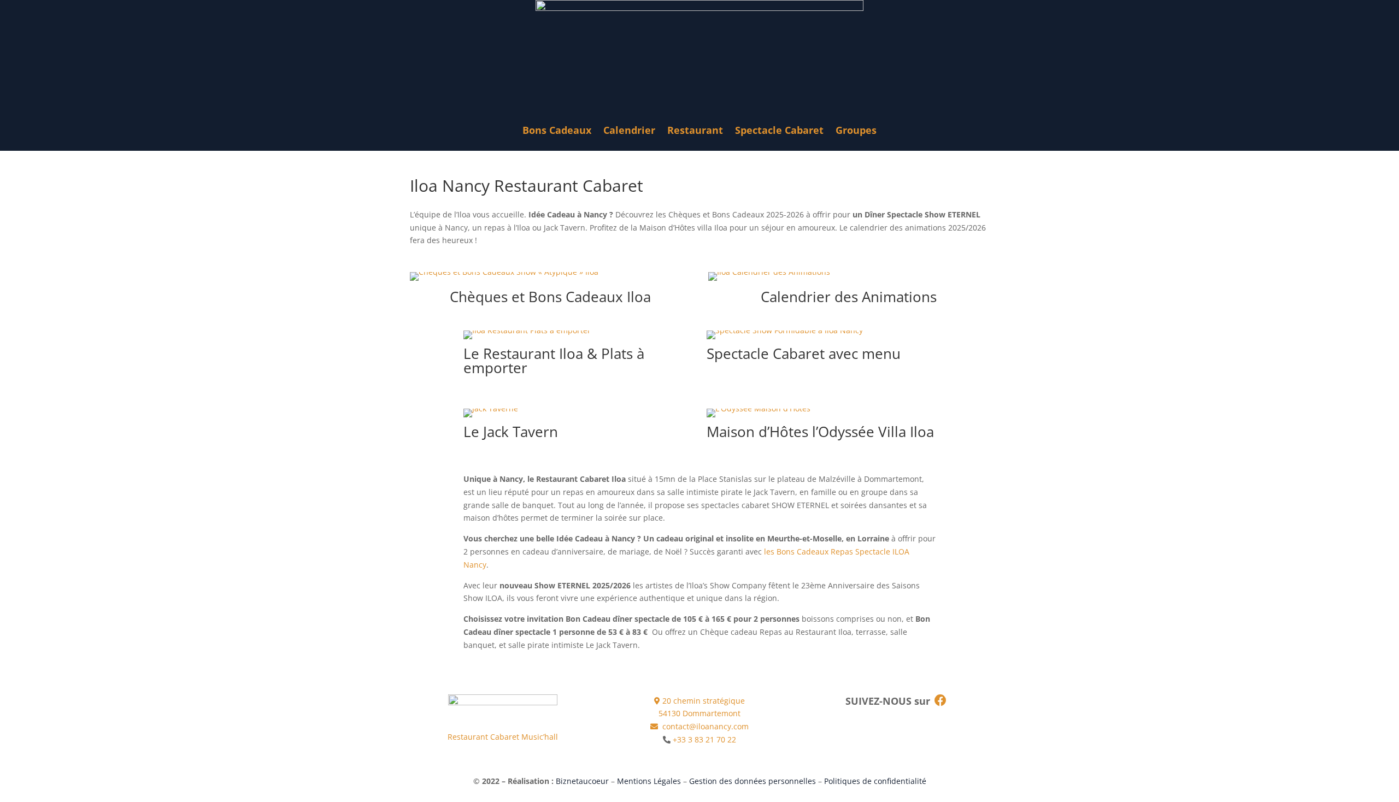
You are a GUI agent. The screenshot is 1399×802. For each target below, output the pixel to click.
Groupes (856, 130)
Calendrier (629, 130)
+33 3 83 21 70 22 (704, 739)
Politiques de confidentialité (875, 781)
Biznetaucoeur (582, 781)
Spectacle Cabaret (779, 130)
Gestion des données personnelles (752, 781)
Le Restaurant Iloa (523, 353)
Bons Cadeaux (556, 130)
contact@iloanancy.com (704, 726)
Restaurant (695, 130)
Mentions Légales (649, 781)
